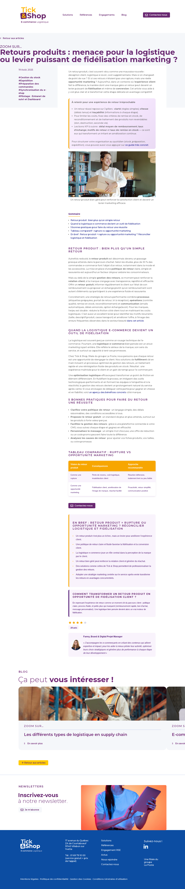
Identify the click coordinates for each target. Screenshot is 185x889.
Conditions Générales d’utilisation (110, 879)
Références (86, 15)
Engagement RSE (111, 850)
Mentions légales (29, 879)
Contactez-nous (158, 15)
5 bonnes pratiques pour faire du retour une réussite (99, 227)
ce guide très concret (136, 145)
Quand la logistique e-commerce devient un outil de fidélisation (105, 223)
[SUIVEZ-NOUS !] (146, 848)
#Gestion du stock (29, 77)
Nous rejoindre (109, 859)
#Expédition (26, 80)
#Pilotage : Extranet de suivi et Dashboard (32, 98)
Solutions (68, 15)
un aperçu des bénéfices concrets (107, 392)
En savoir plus (35, 743)
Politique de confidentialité (54, 879)
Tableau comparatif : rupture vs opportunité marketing (101, 231)
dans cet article (135, 320)
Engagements (107, 15)
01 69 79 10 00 (77, 855)
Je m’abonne (32, 809)
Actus (104, 855)
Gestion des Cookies (80, 879)
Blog (123, 15)
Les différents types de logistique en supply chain (75, 734)
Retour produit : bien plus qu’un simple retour (95, 220)
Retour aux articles (35, 762)
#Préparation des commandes (29, 85)
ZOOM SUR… (34, 726)
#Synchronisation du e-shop (32, 91)
